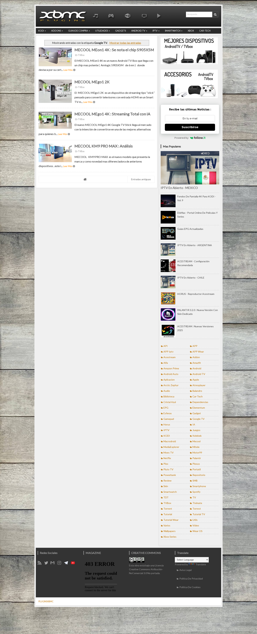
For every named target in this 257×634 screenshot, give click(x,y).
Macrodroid (169, 441)
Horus (166, 424)
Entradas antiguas (141, 179)
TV (194, 497)
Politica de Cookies (190, 587)
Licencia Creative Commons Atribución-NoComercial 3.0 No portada (146, 569)
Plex (165, 463)
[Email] (54, 563)
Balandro (197, 390)
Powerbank (169, 474)
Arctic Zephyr (171, 385)
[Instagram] (60, 563)
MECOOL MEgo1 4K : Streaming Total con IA (112, 113)
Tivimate (197, 502)
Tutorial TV (198, 514)
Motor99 (197, 452)
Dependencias (200, 402)
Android (196, 368)
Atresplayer (198, 385)
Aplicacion (169, 379)
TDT (166, 497)
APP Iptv (168, 351)
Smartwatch (170, 491)
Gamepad (168, 418)
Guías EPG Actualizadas (190, 228)
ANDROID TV (138, 30)
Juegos (196, 430)
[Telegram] (67, 563)
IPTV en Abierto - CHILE (190, 277)
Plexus (196, 463)
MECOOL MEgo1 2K (92, 81)
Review (167, 480)
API (165, 345)
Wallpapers (169, 531)
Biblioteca (168, 396)
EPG (165, 407)
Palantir (196, 458)
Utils (195, 519)
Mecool (196, 441)
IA (193, 424)
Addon (196, 357)
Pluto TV (168, 469)
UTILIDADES (101, 30)
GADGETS (120, 30)
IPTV (155, 30)
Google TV (198, 418)
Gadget (196, 413)
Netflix (167, 458)
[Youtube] (74, 563)
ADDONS (56, 30)
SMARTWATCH (172, 30)
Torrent (167, 508)
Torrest (196, 508)
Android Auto (170, 373)
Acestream (169, 357)
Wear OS (197, 531)
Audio (166, 390)
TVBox (80, 55)
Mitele (195, 446)
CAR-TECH (204, 30)
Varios (166, 525)
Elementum (198, 407)
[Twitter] (47, 563)
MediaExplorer (171, 446)
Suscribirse (190, 127)
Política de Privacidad (191, 578)
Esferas (167, 413)
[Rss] (41, 563)
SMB (195, 480)
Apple (195, 379)
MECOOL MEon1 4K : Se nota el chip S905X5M (114, 49)
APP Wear (198, 351)
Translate (200, 564)
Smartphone (199, 486)
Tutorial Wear (171, 519)
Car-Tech (197, 396)
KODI (41, 30)
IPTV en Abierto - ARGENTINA (194, 245)
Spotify (196, 491)
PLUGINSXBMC (45, 601)
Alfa (165, 362)
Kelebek (197, 435)
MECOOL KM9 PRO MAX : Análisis (103, 146)
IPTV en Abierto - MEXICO (179, 188)
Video (195, 525)
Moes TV (168, 452)
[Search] (215, 14)
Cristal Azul (169, 402)
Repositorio (198, 474)
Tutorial (167, 514)
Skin (165, 486)
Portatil (196, 469)
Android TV (198, 373)
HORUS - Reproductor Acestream (195, 293)
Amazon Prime (171, 368)
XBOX (191, 30)
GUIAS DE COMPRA (78, 30)
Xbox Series (169, 536)
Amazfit (196, 362)
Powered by (181, 137)
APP (194, 345)
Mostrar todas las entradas (125, 42)
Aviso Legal (185, 569)
